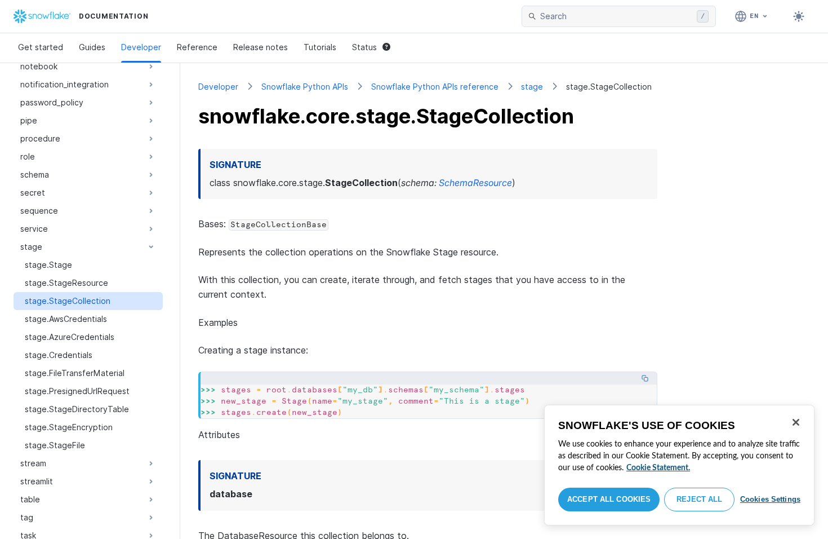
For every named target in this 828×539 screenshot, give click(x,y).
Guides (92, 47)
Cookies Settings (770, 499)
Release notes (260, 47)
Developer (141, 47)
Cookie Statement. (658, 468)
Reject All (699, 499)
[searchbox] (616, 16)
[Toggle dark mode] (798, 16)
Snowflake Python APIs (304, 86)
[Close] (796, 422)
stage (532, 86)
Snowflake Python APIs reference (434, 86)
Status (364, 47)
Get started (40, 47)
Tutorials (320, 47)
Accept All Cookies (609, 499)
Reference (197, 47)
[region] (679, 465)
